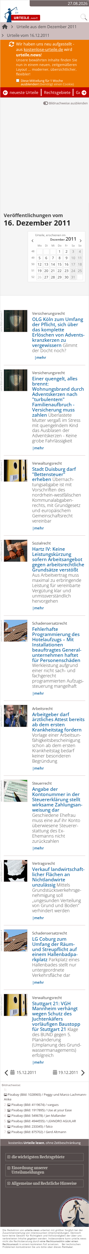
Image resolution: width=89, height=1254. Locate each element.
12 (40, 264)
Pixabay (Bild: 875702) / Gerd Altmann (38, 1132)
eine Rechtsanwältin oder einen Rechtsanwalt (40, 1242)
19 (40, 270)
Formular (67, 1247)
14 (53, 264)
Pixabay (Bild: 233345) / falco (31, 1126)
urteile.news (32, 1230)
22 (60, 270)
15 (60, 264)
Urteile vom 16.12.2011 (28, 35)
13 (46, 264)
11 (80, 257)
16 (66, 264)
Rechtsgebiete (57, 92)
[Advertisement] (44, 155)
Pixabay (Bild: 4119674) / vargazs (34, 1104)
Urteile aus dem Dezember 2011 (47, 26)
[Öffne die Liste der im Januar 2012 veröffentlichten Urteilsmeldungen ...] (81, 241)
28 (53, 277)
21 (53, 270)
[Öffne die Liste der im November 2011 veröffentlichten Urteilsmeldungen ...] (32, 241)
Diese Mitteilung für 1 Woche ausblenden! (47, 82)
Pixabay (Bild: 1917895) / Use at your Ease (41, 1110)
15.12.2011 (26, 1072)
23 (66, 270)
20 (46, 270)
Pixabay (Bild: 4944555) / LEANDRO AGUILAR (43, 1121)
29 (60, 277)
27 (46, 277)
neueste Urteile (24, 92)
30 (66, 277)
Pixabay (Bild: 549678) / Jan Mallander (38, 1115)
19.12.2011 (68, 1072)
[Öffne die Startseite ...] (32, 14)
